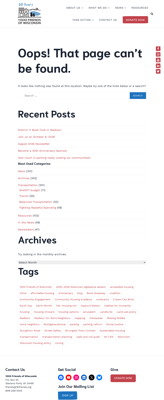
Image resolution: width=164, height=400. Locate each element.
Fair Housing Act (66, 305)
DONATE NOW (123, 378)
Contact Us (108, 19)
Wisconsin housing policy (35, 343)
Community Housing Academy (73, 299)
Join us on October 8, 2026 (36, 136)
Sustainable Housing (112, 330)
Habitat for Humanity (117, 305)
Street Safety (52, 330)
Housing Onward (44, 311)
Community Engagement (35, 299)
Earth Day (26, 305)
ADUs (23, 293)
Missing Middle (116, 318)
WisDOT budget (29, 190)
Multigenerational (55, 324)
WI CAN (108, 336)
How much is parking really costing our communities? (54, 157)
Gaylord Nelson (90, 305)
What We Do (98, 7)
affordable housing (42, 293)
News (119, 7)
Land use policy (126, 311)
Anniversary (65, 293)
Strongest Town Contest (80, 330)
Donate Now (135, 19)
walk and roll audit (88, 336)
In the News (26, 222)
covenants (102, 299)
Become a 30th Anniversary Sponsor (42, 150)
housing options (68, 311)
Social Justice (114, 324)
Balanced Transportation (35, 201)
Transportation (28, 185)
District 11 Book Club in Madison (40, 130)
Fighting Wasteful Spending (37, 207)
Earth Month (44, 305)
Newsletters (26, 229)
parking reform (92, 324)
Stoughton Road (30, 330)
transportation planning (57, 336)
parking (74, 324)
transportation (29, 336)
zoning (59, 343)
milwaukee (96, 318)
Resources (139, 7)
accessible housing (122, 286)
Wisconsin (124, 336)
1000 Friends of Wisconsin (36, 286)
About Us (73, 7)
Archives (23, 178)
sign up (67, 395)
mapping (79, 318)
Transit (24, 196)
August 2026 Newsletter (34, 143)
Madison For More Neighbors (52, 318)
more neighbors (29, 324)
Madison (25, 318)
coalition (115, 293)
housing (24, 311)
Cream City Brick (123, 299)
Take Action (81, 19)
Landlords (106, 311)
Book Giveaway (96, 293)
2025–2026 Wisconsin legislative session (81, 286)
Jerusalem (89, 311)
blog (80, 293)
